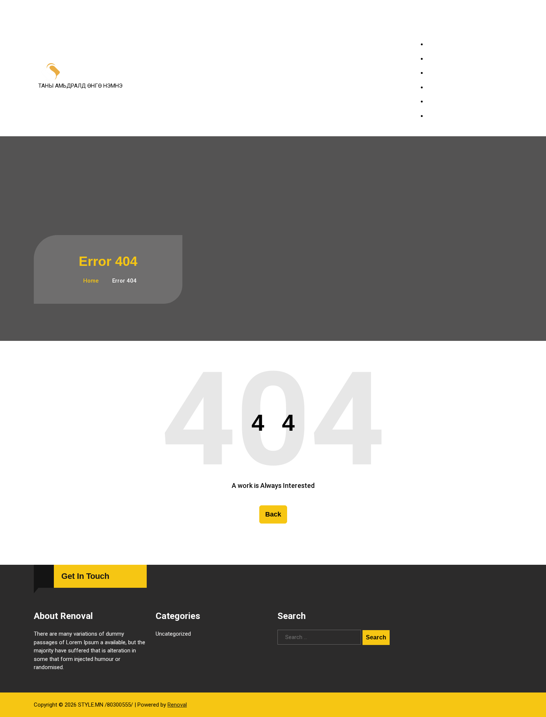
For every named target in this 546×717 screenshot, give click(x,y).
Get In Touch (85, 576)
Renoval (177, 704)
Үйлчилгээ (446, 58)
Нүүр (439, 44)
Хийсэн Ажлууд (452, 72)
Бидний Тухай (450, 101)
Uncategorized (173, 633)
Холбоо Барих (451, 116)
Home (90, 280)
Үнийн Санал (449, 87)
